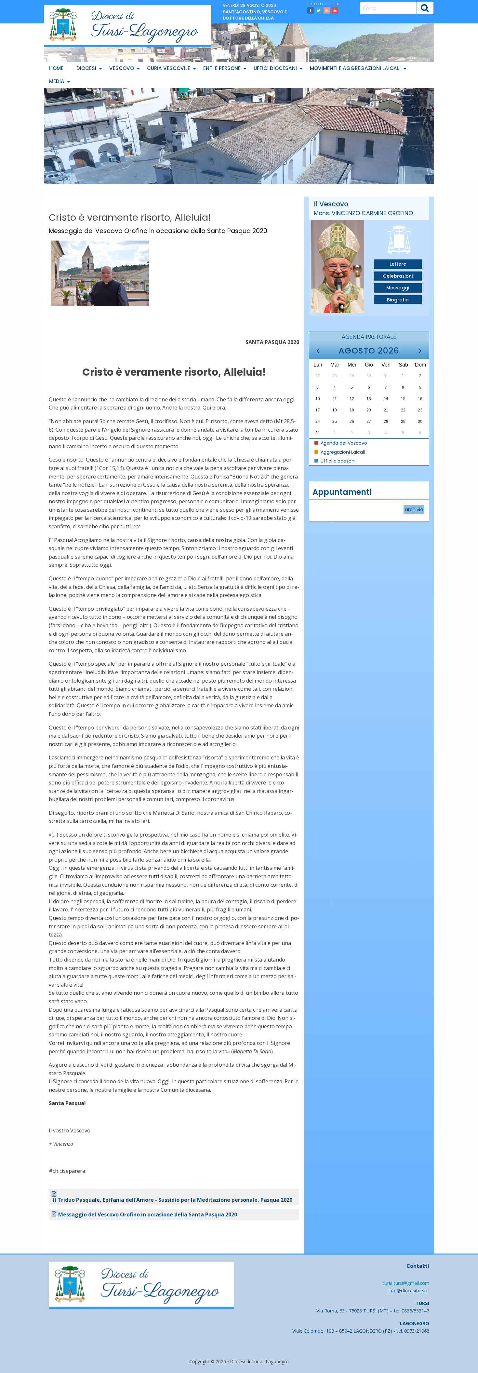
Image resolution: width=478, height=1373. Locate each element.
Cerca (425, 9)
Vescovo (121, 68)
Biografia (398, 300)
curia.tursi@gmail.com (405, 1283)
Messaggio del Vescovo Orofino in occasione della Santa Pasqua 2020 (147, 1214)
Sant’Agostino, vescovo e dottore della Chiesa (255, 15)
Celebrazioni (398, 276)
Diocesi (86, 68)
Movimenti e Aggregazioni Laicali (355, 68)
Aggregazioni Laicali (342, 452)
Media (56, 81)
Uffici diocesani (275, 68)
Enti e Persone (222, 68)
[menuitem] (57, 68)
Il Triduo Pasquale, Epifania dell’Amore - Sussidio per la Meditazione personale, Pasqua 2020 (172, 1200)
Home (56, 68)
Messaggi (397, 287)
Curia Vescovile (168, 68)
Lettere (398, 264)
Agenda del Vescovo (343, 443)
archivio (414, 509)
